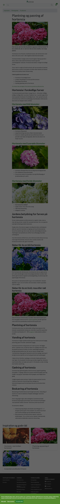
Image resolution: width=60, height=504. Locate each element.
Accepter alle (19, 501)
